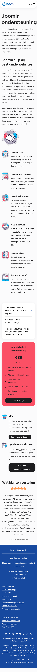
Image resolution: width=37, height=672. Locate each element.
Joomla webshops (9, 590)
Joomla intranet (8, 593)
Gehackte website (9, 606)
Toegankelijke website (11, 609)
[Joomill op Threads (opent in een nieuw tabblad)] (24, 633)
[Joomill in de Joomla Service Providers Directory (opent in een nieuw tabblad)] (30, 633)
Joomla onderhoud (9, 596)
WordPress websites (10, 617)
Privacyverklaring (11, 662)
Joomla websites (8, 586)
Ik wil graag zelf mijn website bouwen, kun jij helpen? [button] (15, 310)
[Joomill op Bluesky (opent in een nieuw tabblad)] (17, 633)
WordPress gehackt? (10, 624)
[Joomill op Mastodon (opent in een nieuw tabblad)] (20, 633)
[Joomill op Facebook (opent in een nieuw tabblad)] (10, 633)
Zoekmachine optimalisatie (13, 602)
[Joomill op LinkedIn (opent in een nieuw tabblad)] (6, 633)
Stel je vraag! (18, 400)
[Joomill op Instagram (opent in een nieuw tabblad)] (13, 633)
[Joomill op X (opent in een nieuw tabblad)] (27, 633)
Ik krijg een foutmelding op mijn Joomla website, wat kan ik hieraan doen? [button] (17, 332)
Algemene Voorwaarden (26, 662)
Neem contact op (9, 563)
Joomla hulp (6, 599)
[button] (31, 4)
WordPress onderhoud (11, 621)
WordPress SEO (8, 627)
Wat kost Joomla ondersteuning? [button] (12, 321)
